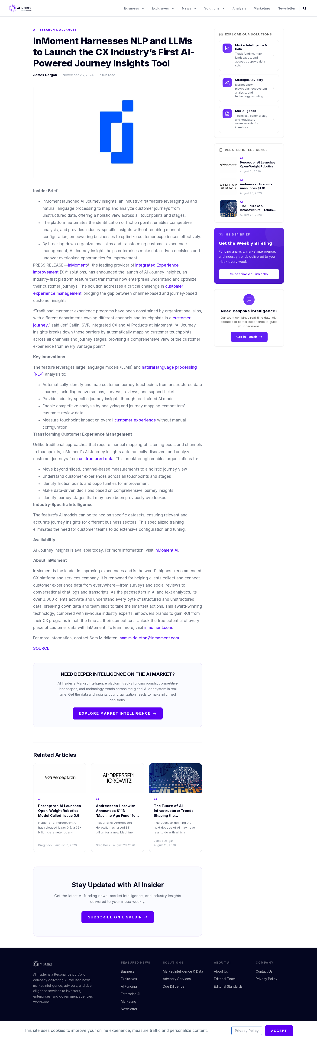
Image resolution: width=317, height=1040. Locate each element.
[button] (305, 8)
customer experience (135, 420)
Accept (279, 1031)
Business (131, 8)
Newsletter (286, 8)
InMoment (77, 265)
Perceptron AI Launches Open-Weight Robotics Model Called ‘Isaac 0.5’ (59, 811)
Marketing (262, 8)
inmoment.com (157, 627)
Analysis (239, 8)
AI (39, 799)
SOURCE (41, 648)
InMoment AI (166, 550)
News (186, 8)
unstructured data (96, 458)
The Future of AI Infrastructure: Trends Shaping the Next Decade (259, 210)
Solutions (212, 8)
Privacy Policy (247, 1030)
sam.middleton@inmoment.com (149, 638)
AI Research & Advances (55, 29)
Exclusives (160, 8)
